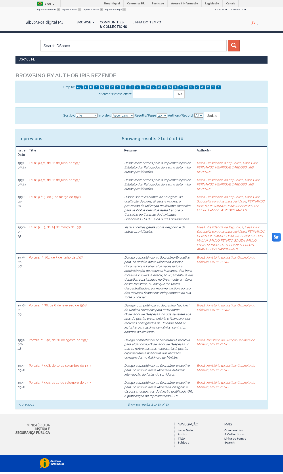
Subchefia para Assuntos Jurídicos (221, 201)
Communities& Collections (113, 24)
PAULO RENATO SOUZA (227, 240)
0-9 (79, 87)
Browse (84, 22)
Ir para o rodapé (115, 9)
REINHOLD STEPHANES (224, 245)
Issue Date (185, 430)
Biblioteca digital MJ (44, 22)
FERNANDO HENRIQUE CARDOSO (222, 167)
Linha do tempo (235, 438)
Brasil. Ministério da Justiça (216, 257)
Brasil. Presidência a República (219, 163)
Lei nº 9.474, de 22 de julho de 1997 (54, 163)
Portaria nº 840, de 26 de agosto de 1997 (58, 340)
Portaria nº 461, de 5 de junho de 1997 (56, 257)
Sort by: (69, 115)
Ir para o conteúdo (48, 9)
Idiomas (220, 9)
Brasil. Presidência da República (220, 180)
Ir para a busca (93, 9)
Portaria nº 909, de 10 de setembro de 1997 (60, 382)
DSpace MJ (27, 59)
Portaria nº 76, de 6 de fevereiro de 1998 (58, 305)
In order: (104, 115)
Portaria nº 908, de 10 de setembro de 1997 (60, 365)
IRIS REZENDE (240, 206)
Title (181, 438)
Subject (183, 442)
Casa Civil (250, 163)
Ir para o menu (71, 9)
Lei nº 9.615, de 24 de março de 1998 (55, 227)
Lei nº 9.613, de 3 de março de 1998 (55, 197)
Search (229, 442)
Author (183, 434)
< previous (31, 138)
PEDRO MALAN (235, 210)
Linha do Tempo (146, 22)
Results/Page (145, 115)
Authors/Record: (180, 115)
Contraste (237, 9)
